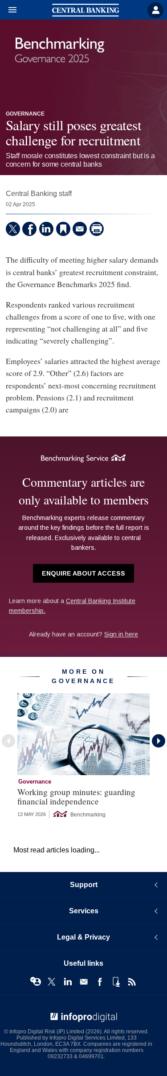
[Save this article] (63, 229)
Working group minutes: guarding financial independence (76, 796)
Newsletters (83, 981)
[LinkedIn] (46, 229)
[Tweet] (13, 229)
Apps (115, 981)
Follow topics (35, 981)
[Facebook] (29, 229)
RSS (131, 981)
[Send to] (80, 229)
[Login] (155, 10)
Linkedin (67, 981)
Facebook (99, 981)
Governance (25, 113)
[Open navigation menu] (8, 10)
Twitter (51, 981)
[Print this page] (97, 229)
